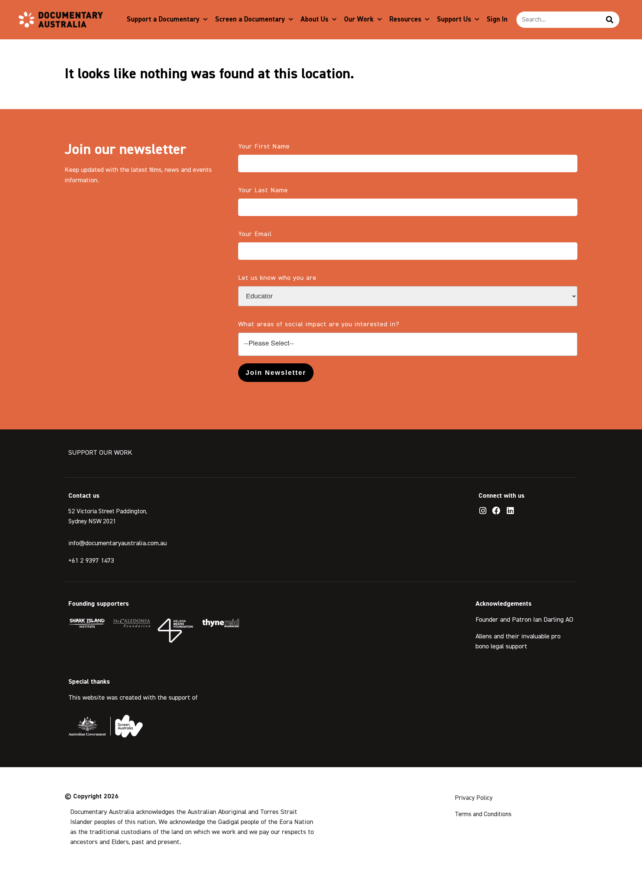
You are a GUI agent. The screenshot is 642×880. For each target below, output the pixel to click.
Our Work (359, 19)
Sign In (497, 19)
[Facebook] (496, 511)
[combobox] (407, 344)
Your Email (255, 234)
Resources (405, 19)
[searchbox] (407, 343)
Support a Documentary (163, 19)
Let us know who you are (277, 278)
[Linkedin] (510, 511)
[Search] (609, 20)
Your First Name (264, 146)
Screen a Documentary (250, 19)
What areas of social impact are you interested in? (318, 324)
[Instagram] (483, 511)
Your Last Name (263, 190)
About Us (314, 19)
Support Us (454, 19)
